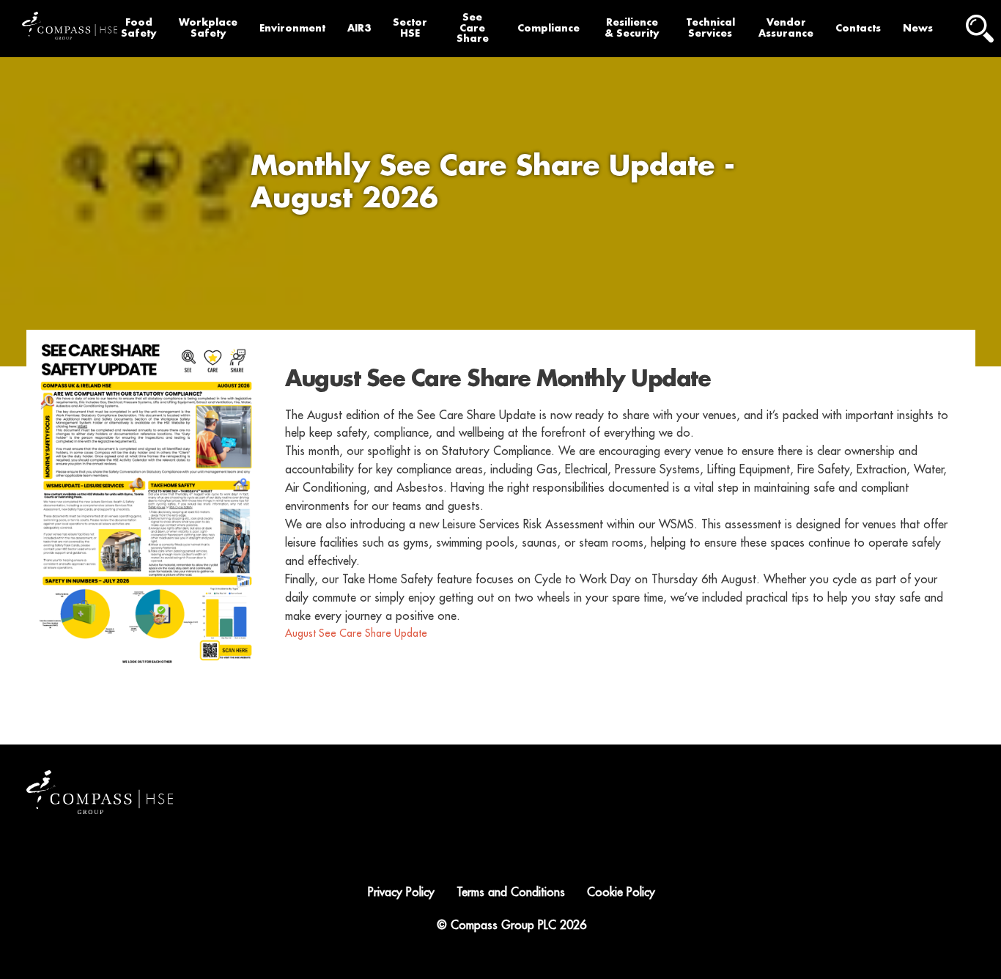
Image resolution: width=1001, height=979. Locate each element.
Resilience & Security (632, 28)
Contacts (858, 28)
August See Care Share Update (356, 633)
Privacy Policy (401, 892)
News (918, 28)
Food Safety (139, 28)
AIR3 (359, 28)
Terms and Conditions (511, 892)
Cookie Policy (621, 892)
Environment (292, 28)
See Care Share (473, 28)
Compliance (548, 28)
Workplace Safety (208, 28)
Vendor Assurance (785, 28)
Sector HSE (410, 28)
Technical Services (710, 28)
